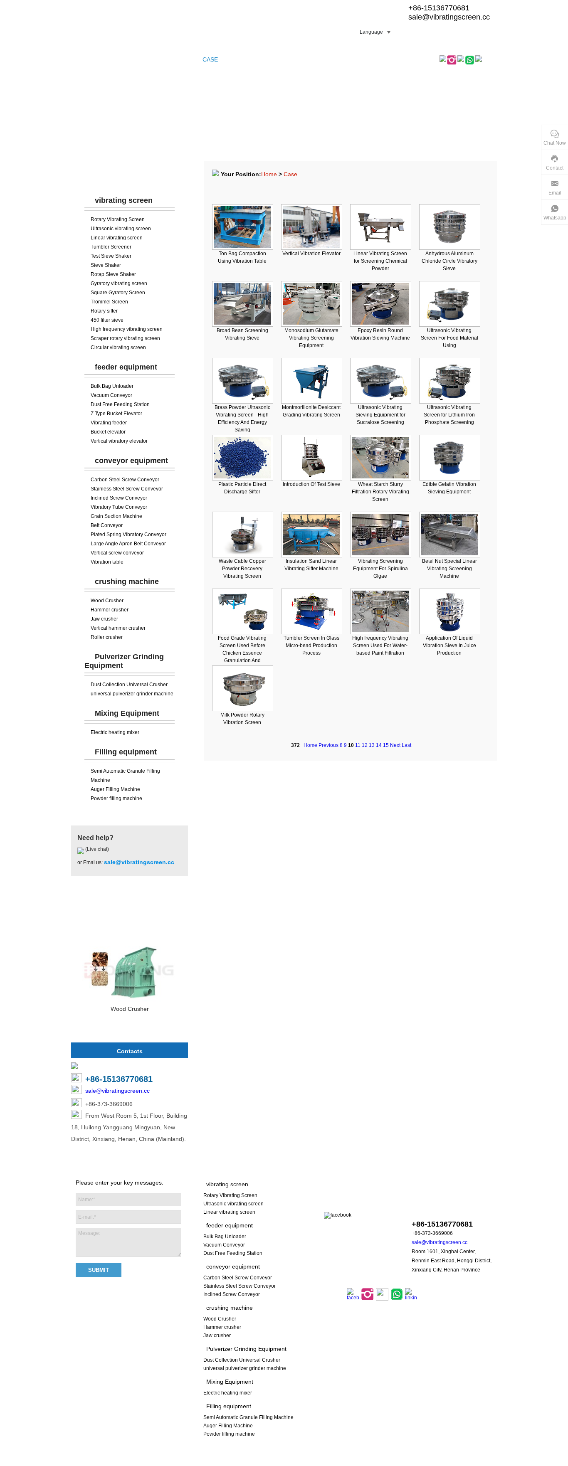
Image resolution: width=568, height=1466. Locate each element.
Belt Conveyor (107, 525)
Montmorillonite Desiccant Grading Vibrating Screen (311, 411)
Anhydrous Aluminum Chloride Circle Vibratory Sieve (449, 261)
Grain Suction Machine (116, 516)
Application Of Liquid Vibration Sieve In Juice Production (449, 645)
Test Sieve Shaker (111, 256)
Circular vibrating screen (118, 347)
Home (269, 174)
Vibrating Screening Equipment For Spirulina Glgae (380, 568)
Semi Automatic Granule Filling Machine (248, 1417)
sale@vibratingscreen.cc (449, 17)
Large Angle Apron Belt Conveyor (128, 544)
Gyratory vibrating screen (119, 283)
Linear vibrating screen (117, 238)
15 (386, 745)
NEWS (253, 59)
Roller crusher (107, 637)
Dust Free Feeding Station (120, 404)
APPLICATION (288, 59)
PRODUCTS (116, 59)
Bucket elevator (108, 432)
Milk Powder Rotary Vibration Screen (242, 718)
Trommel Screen (109, 302)
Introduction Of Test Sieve (311, 484)
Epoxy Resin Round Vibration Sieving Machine (380, 334)
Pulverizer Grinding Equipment (246, 1348)
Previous (328, 745)
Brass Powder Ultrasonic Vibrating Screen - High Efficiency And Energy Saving (242, 418)
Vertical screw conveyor (117, 553)
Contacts (130, 1051)
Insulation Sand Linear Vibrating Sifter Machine (311, 565)
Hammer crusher (109, 610)
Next (395, 745)
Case (290, 174)
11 (358, 745)
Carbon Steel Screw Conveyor (125, 480)
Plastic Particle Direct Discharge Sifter (242, 488)
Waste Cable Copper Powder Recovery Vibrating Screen (242, 568)
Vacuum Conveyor (111, 395)
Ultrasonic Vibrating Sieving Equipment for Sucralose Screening (380, 414)
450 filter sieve (107, 320)
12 (365, 745)
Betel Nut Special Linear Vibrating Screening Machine (449, 568)
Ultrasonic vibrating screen (121, 229)
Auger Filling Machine (115, 789)
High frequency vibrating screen (127, 329)
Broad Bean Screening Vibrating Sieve (242, 334)
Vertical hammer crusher (118, 628)
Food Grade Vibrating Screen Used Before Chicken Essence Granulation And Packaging (242, 653)
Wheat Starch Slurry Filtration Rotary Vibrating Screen (380, 491)
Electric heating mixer (115, 732)
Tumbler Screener (111, 247)
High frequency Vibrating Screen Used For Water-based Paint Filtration (380, 645)
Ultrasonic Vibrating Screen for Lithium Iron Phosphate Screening (449, 414)
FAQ (231, 59)
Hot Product (130, 912)
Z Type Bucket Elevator (116, 413)
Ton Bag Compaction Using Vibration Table (242, 257)
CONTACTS (330, 59)
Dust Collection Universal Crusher (129, 684)
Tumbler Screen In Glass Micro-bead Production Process (311, 645)
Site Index (277, 1461)
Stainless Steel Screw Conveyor (127, 489)
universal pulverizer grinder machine (132, 694)
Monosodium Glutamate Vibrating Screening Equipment (311, 338)
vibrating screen (124, 200)
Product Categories (129, 174)
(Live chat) (96, 849)
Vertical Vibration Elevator (311, 253)
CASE (210, 59)
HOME (83, 59)
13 (372, 745)
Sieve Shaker (106, 265)
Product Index (310, 1461)
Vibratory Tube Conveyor (119, 507)
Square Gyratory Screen (118, 293)
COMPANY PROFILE (167, 59)
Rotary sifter (104, 311)
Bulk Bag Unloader (112, 386)
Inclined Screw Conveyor (119, 498)
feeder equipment (126, 367)
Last (406, 745)
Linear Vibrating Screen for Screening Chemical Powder (380, 261)
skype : (441, 1208)
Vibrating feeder (109, 423)
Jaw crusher (104, 619)
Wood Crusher (107, 601)
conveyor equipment (131, 460)
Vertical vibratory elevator (119, 441)
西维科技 (390, 1461)
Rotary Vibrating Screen (118, 219)
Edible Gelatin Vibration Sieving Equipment (449, 488)
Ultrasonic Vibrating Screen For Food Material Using (449, 338)
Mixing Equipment (127, 713)
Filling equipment (126, 752)
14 (379, 745)
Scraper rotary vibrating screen (125, 338)
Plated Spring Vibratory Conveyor (128, 534)
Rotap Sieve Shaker (113, 274)
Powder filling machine (116, 798)
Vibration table (107, 562)
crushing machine (127, 581)
